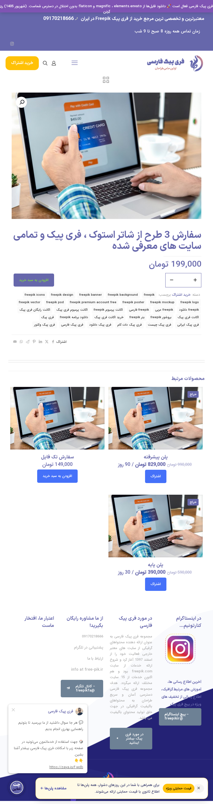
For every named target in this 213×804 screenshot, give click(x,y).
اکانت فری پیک (188, 317)
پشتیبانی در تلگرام (88, 647)
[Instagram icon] (12, 44)
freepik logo (190, 302)
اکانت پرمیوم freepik (108, 309)
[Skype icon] (52, 44)
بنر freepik (137, 317)
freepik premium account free (93, 302)
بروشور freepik (161, 317)
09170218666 (58, 18)
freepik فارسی (139, 309)
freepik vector (29, 302)
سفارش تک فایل (57, 457)
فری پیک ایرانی (188, 324)
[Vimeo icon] (28, 44)
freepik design (62, 294)
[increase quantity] (195, 280)
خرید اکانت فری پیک (108, 317)
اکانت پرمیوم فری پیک (72, 309)
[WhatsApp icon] (44, 44)
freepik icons (35, 294)
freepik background (123, 294)
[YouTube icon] (20, 44)
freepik (149, 294)
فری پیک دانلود (100, 324)
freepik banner (90, 294)
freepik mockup (162, 302)
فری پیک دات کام (129, 324)
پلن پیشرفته (156, 457)
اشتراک (156, 476)
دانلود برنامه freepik (74, 317)
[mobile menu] (74, 63)
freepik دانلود (189, 309)
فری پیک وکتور (44, 324)
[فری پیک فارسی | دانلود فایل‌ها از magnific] (175, 63)
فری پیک (47, 317)
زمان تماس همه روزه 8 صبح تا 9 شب (167, 31)
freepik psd (55, 302)
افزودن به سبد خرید (34, 280)
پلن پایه (155, 565)
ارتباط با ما (95, 658)
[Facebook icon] (36, 44)
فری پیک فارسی (72, 324)
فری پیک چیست (159, 324)
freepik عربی (164, 309)
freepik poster (133, 302)
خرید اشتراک (22, 63)
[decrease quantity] (171, 280)
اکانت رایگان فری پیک (34, 309)
